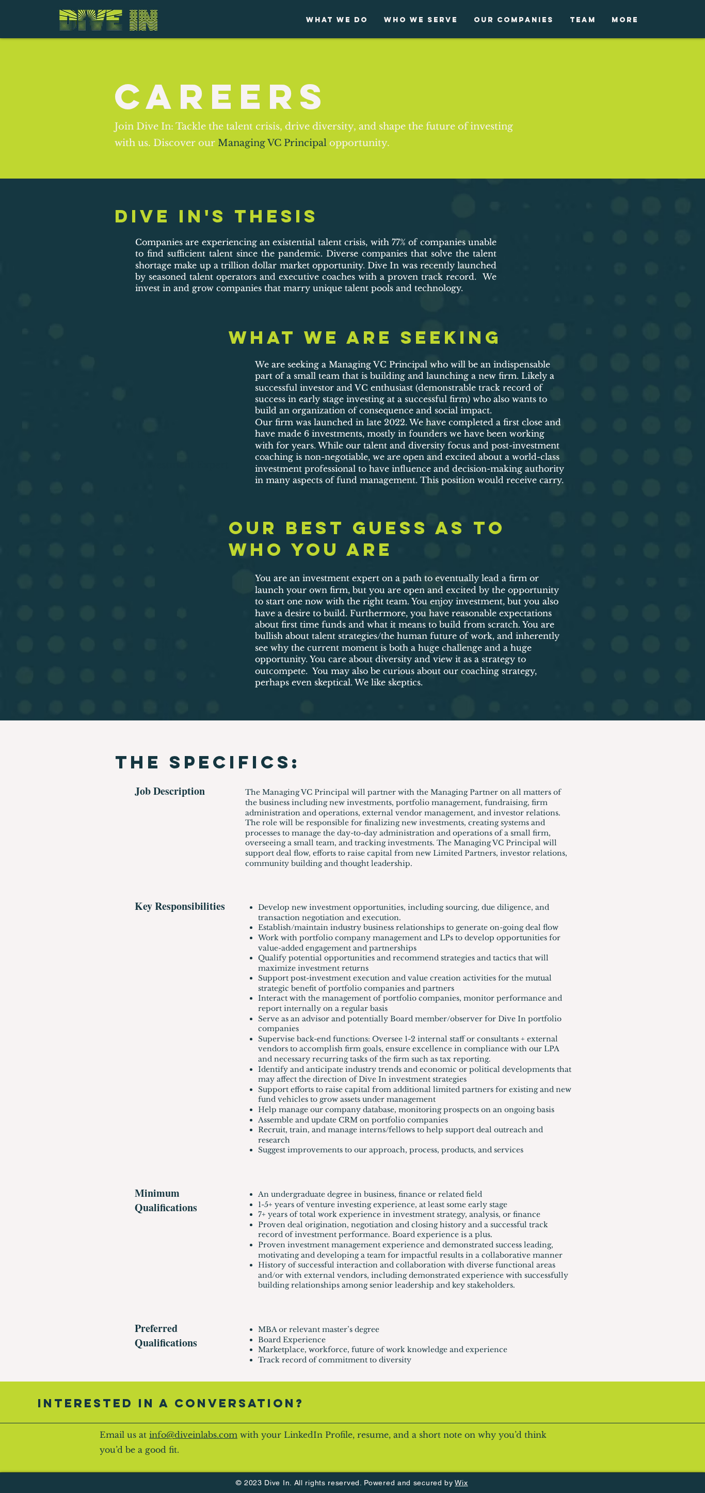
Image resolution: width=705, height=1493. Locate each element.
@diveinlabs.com (201, 1435)
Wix (461, 1483)
